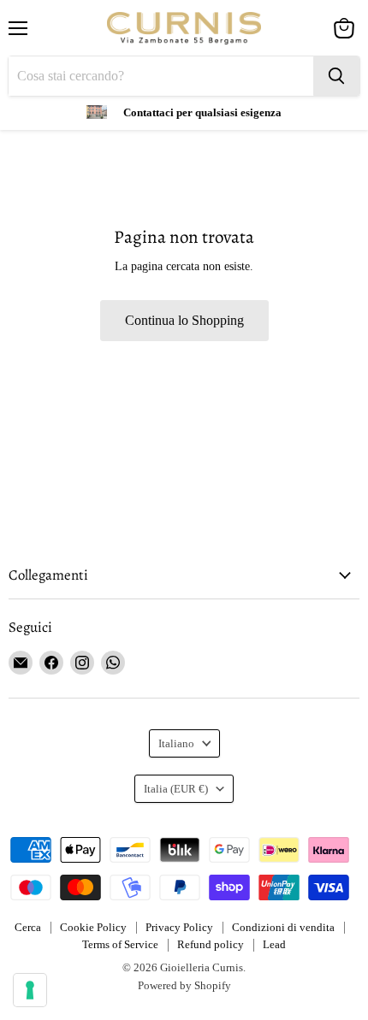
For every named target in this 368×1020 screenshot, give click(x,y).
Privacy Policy (179, 927)
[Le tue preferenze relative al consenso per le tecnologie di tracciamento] (30, 990)
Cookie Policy (93, 927)
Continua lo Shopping (184, 320)
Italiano (176, 743)
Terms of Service (120, 944)
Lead (274, 944)
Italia (176, 788)
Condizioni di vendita (283, 927)
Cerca (28, 927)
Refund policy (210, 944)
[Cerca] (336, 76)
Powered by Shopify (184, 985)
